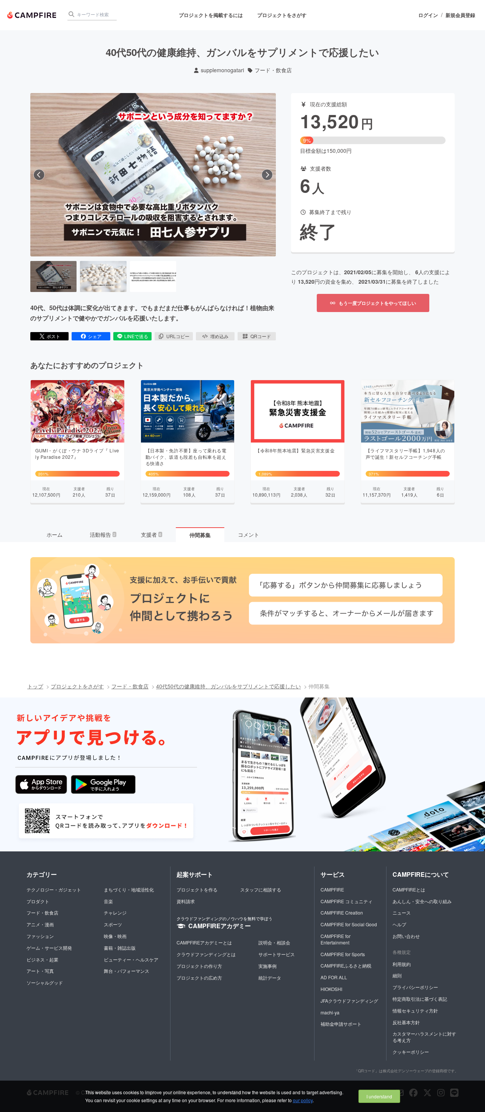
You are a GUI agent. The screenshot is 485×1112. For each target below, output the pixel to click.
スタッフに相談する (260, 889)
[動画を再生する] (153, 175)
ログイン (428, 15)
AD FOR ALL (334, 977)
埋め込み (219, 336)
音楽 (108, 901)
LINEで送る (136, 336)
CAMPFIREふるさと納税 (346, 965)
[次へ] (267, 174)
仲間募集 (200, 535)
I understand (379, 1096)
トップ (35, 686)
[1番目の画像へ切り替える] (53, 276)
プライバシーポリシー (415, 987)
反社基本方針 (406, 1022)
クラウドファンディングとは (206, 954)
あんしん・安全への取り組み (422, 901)
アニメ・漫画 (40, 924)
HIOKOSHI (331, 989)
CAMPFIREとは (409, 889)
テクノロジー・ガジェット (54, 889)
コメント (248, 534)
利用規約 (402, 964)
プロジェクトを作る (197, 889)
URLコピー (177, 336)
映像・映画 (115, 936)
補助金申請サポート (341, 1023)
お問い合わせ (406, 936)
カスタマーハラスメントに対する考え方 (424, 1036)
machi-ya (330, 1012)
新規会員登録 (460, 15)
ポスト (53, 336)
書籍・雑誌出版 (120, 947)
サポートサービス (276, 954)
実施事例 (267, 966)
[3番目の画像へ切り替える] (153, 276)
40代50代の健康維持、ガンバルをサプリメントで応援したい (228, 686)
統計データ (269, 977)
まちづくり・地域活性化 (129, 889)
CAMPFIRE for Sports (343, 954)
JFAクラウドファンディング (349, 1000)
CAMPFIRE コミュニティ (346, 901)
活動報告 (103, 534)
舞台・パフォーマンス (126, 971)
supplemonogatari (222, 70)
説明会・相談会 (274, 942)
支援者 (151, 534)
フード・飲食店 (273, 70)
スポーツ (113, 924)
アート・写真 (40, 971)
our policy (303, 1100)
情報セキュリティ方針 (415, 1010)
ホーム (55, 534)
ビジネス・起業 (42, 959)
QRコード (260, 336)
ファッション (40, 936)
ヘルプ (399, 924)
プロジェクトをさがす (282, 15)
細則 (397, 975)
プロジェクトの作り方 (199, 966)
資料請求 (186, 901)
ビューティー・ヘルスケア (131, 959)
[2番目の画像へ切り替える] (103, 276)
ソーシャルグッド (45, 982)
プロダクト (38, 901)
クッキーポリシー (411, 1051)
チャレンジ (115, 912)
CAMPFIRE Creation (342, 912)
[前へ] (39, 174)
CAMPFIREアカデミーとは (204, 942)
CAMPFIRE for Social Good (349, 924)
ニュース (402, 912)
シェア (95, 336)
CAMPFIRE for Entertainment (335, 939)
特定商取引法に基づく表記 (420, 999)
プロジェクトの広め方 (199, 977)
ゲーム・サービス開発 (49, 947)
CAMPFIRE (332, 889)
